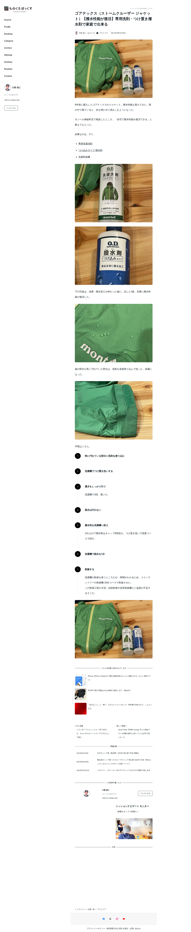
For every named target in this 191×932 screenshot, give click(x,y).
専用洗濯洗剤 (85, 143)
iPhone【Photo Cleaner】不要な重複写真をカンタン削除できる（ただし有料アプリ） (119, 678)
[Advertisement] (114, 875)
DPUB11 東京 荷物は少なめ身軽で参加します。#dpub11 (109, 690)
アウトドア (103, 33)
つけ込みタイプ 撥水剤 (90, 150)
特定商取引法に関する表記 (117, 928)
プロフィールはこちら (12, 100)
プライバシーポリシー (96, 928)
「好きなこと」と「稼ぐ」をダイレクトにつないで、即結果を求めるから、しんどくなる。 (120, 706)
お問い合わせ (135, 928)
